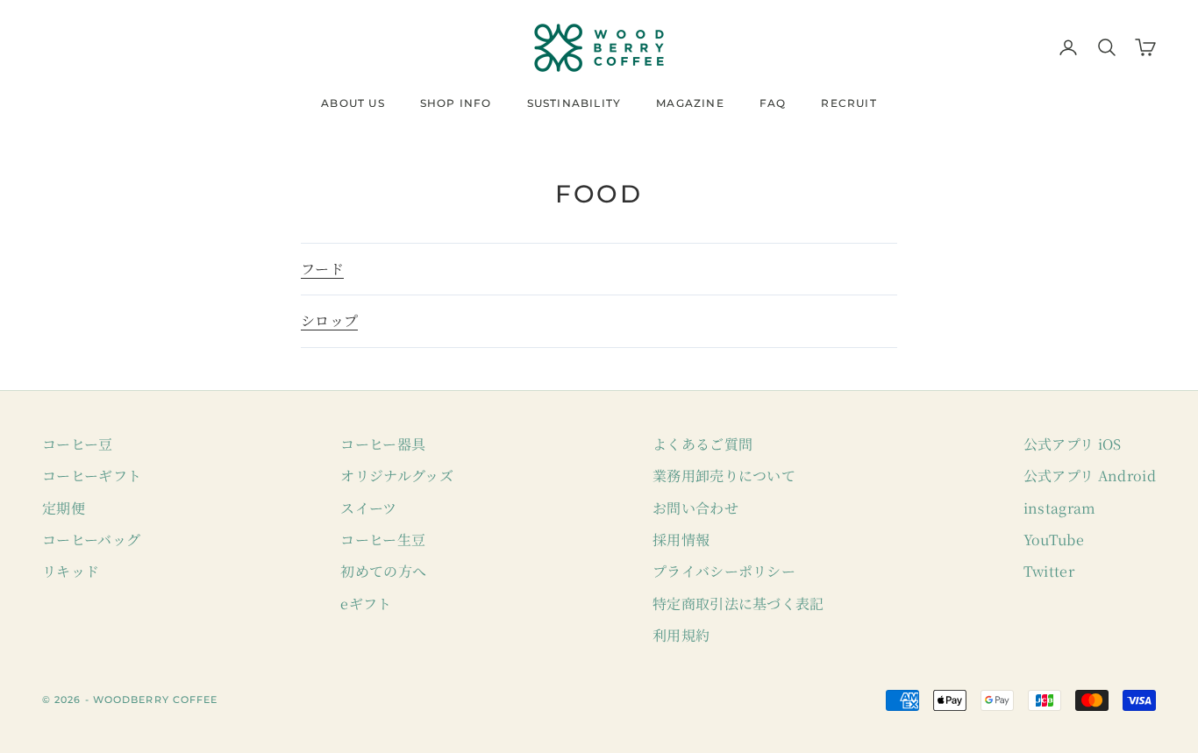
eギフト (365, 603)
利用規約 (681, 635)
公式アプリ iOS (1072, 444)
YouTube (1053, 539)
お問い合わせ (695, 508)
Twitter (1048, 571)
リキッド (70, 571)
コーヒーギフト (91, 475)
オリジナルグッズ (396, 475)
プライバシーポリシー (723, 571)
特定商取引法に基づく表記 (738, 603)
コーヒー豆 (77, 444)
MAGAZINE (690, 103)
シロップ (329, 320)
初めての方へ (383, 571)
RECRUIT (848, 103)
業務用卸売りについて (723, 475)
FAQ (773, 103)
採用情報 (681, 539)
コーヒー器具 (382, 444)
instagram (1059, 508)
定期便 (63, 508)
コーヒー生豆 (382, 539)
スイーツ (368, 508)
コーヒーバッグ (91, 539)
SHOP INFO (456, 103)
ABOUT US (353, 103)
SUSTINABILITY (574, 103)
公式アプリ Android (1089, 475)
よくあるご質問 (702, 444)
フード (322, 269)
